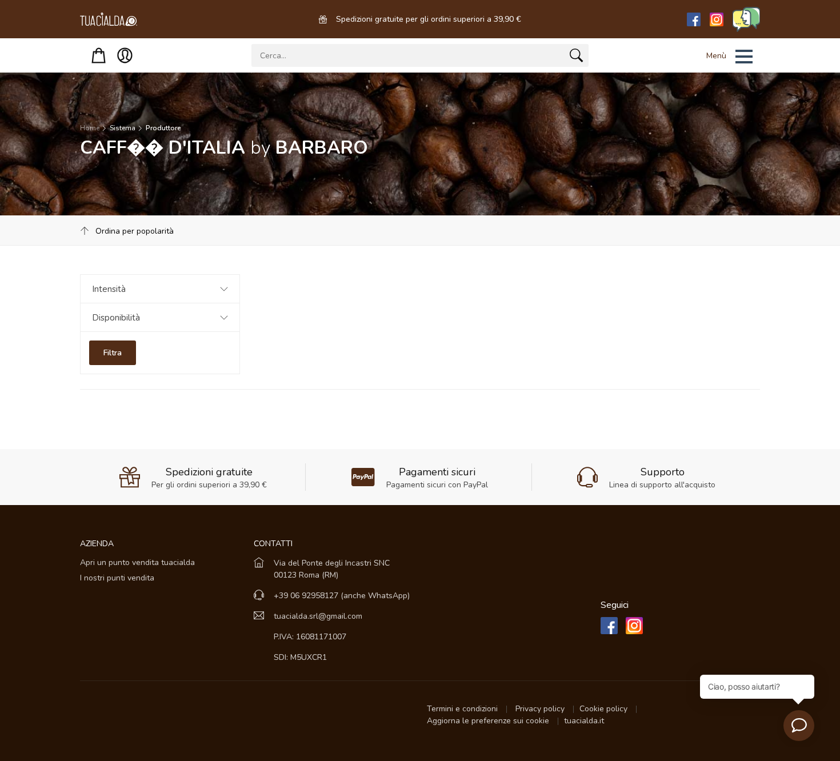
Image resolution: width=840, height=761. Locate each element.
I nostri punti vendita (117, 577)
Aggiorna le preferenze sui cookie (489, 720)
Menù (716, 55)
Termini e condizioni (463, 708)
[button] (714, 56)
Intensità (109, 289)
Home (89, 128)
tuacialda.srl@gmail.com (318, 616)
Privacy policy (541, 708)
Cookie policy (604, 708)
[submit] (576, 58)
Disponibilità (116, 317)
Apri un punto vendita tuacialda (137, 562)
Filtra (112, 352)
